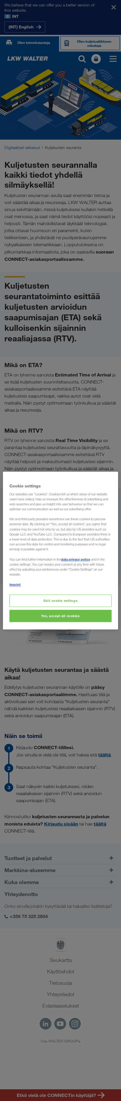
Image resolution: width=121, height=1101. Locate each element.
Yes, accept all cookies (60, 616)
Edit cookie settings (60, 600)
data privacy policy (75, 559)
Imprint (15, 584)
